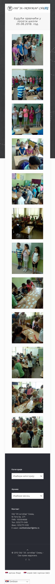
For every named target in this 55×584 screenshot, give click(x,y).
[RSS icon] (29, 559)
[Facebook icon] (26, 559)
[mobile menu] (46, 8)
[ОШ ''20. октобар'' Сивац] (28, 8)
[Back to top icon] (27, 550)
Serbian (13, 581)
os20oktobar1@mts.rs (29, 528)
